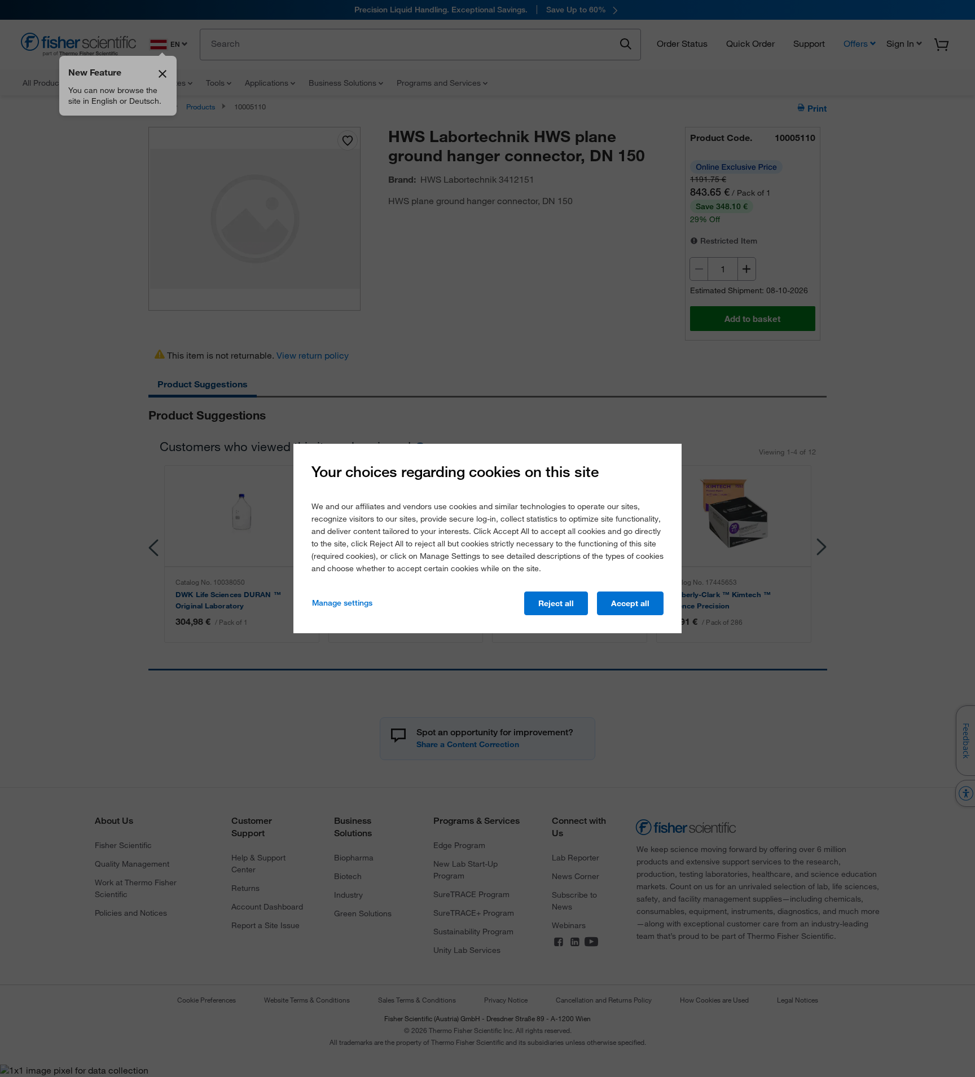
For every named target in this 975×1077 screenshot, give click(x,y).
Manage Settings (342, 603)
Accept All (630, 603)
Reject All (556, 603)
